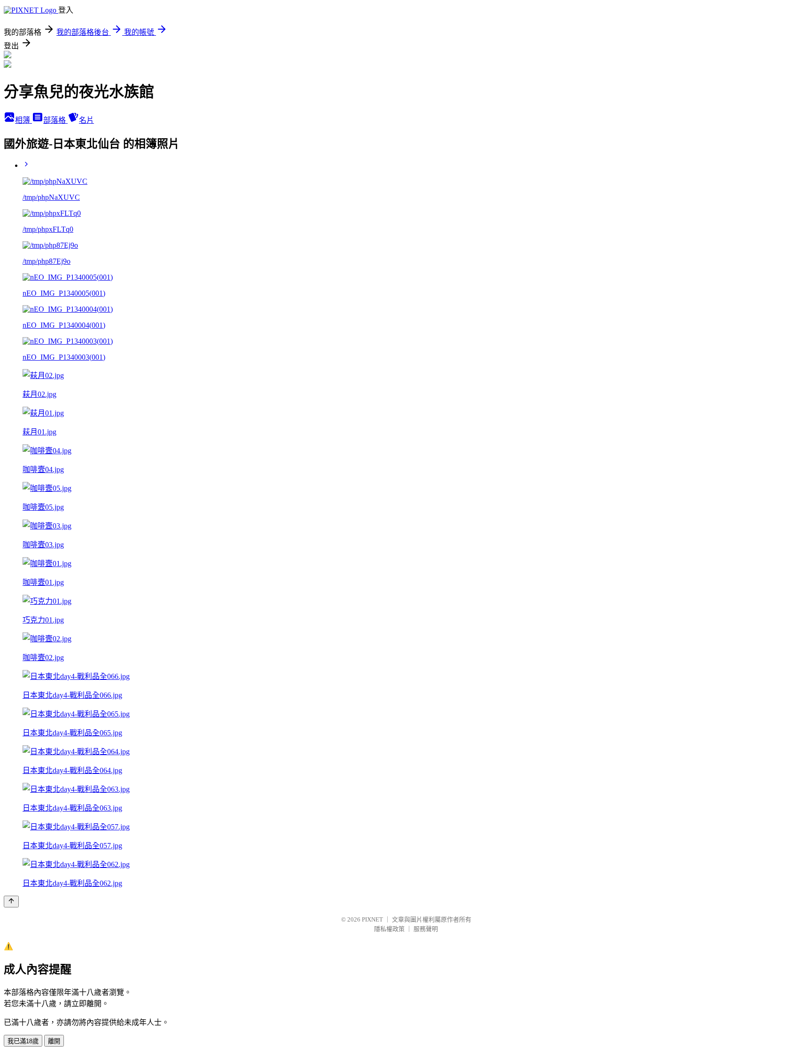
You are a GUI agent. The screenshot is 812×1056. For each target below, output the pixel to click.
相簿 (23, 120)
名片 (86, 120)
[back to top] (11, 901)
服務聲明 (426, 928)
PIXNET (372, 919)
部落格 (55, 120)
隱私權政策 (389, 928)
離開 (54, 1041)
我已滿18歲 (23, 1041)
